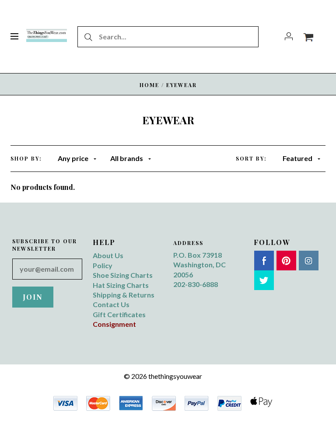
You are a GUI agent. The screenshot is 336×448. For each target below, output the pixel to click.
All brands (126, 158)
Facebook (264, 260)
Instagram (308, 260)
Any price (73, 158)
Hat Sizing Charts (121, 285)
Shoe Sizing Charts (123, 275)
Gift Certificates (119, 314)
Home (149, 84)
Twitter (264, 280)
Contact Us (111, 304)
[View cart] (308, 37)
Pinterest (286, 260)
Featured (297, 158)
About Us (108, 255)
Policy (102, 265)
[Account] (289, 37)
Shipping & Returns (123, 294)
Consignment (114, 324)
